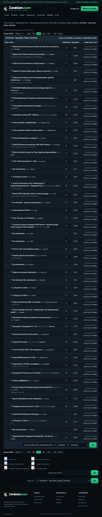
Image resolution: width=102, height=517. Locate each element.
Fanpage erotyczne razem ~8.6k (26, 406)
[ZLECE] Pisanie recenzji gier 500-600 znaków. (31, 145)
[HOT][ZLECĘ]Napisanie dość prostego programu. (32, 88)
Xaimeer (48, 202)
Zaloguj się (74, 9)
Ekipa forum (38, 503)
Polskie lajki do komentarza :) (24, 255)
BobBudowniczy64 (51, 302)
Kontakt (58, 499)
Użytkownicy (30, 15)
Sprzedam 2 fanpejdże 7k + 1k (24, 326)
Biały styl (81, 499)
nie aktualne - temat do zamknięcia (27, 202)
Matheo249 (43, 357)
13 (66, 390)
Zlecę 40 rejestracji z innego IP (25, 138)
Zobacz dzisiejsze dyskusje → (87, 2)
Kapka (53, 406)
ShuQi (34, 177)
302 (43, 34)
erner (54, 194)
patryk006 (45, 334)
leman (43, 161)
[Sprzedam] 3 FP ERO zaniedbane (26, 364)
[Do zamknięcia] (19, 430)
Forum (7, 15)
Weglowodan (45, 122)
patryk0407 (50, 350)
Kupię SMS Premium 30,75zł (24, 357)
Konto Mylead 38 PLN (21, 210)
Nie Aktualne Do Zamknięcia (24, 280)
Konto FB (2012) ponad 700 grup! (26, 414)
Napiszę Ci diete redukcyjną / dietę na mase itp (31, 71)
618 (55, 34)
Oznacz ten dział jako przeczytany (70, 38)
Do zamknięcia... (19, 233)
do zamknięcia (18, 264)
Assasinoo (43, 421)
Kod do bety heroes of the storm (25, 334)
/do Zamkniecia (19, 169)
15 (66, 186)
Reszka (31, 264)
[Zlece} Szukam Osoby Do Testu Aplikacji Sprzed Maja (34, 152)
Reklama (50, 15)
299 (28, 34)
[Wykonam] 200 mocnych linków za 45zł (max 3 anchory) (36, 47)
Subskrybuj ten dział (89, 38)
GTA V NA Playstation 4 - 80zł (25, 161)
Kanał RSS (82, 496)
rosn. (95, 42)
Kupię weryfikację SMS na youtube (27, 302)
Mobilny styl (83, 503)
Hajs (35, 210)
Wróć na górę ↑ (84, 506)
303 (48, 34)
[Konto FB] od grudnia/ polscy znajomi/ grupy (31, 194)
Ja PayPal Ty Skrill (20, 288)
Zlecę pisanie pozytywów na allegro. (27, 106)
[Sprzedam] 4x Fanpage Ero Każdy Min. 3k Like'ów (33, 436)
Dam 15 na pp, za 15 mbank (23, 218)
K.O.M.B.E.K (14, 108)
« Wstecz (18, 34)
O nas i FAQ (60, 496)
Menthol (42, 280)
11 (66, 226)
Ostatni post (88, 42)
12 (66, 373)
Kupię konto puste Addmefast (24, 272)
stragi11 (17, 320)
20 (66, 107)
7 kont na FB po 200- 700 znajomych (27, 350)
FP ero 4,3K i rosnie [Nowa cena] (26, 249)
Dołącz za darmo (89, 8)
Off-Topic (53, 23)
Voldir (44, 138)
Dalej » (60, 34)
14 (66, 342)
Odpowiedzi (66, 42)
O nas (57, 15)
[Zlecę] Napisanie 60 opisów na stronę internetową (33, 98)
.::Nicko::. (33, 169)
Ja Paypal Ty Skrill (20, 295)
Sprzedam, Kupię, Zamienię (68, 23)
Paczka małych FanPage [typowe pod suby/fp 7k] (32, 387)
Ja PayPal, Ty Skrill (20, 421)
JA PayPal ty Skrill (20, 177)
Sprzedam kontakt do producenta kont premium (32, 317)
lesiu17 (34, 288)
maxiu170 (44, 255)
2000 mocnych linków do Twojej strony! (29, 63)
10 (66, 115)
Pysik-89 (54, 115)
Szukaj (22, 15)
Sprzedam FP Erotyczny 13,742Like (27, 373)
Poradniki (14, 15)
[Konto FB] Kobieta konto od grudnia (27, 399)
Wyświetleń (75, 42)
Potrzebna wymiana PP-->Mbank (25, 115)
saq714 (45, 249)
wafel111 (57, 186)
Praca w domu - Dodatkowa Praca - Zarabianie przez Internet (26, 23)
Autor (12, 42)
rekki (44, 414)
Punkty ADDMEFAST (21, 381)
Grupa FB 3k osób (20, 342)
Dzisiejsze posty (39, 496)
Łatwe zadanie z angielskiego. (25, 122)
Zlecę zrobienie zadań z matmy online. (28, 130)
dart (12, 100)
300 (33, 34)
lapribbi (57, 145)
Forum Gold (41, 15)
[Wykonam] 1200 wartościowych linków (29, 54)
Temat (6, 42)
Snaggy (13, 439)
